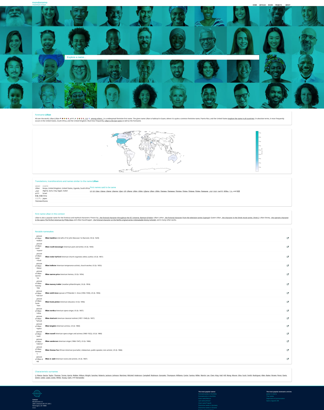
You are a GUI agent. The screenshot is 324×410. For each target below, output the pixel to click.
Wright (88, 375)
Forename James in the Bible (207, 394)
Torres (63, 375)
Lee (208, 375)
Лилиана (171, 191)
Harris (69, 375)
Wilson (81, 375)
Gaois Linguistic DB (272, 401)
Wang (229, 375)
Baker (268, 375)
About (288, 5)
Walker (75, 375)
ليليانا (215, 191)
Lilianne (115, 191)
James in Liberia (271, 394)
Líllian (152, 191)
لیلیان (211, 191)
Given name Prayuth (204, 403)
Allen (263, 375)
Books (270, 5)
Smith (249, 375)
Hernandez (80, 378)
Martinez (123, 375)
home (255, 5)
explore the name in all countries (241, 118)
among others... (97, 118)
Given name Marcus (204, 398)
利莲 (238, 191)
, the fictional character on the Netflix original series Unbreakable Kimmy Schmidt (124, 220)
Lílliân (157, 191)
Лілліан (179, 191)
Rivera (39, 375)
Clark (69, 378)
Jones (53, 378)
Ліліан (184, 191)
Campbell (146, 375)
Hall (220, 375)
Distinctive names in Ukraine (207, 408)
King (217, 375)
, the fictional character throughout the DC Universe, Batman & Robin (126, 218)
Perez (279, 375)
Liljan (121, 191)
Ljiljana (146, 191)
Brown (273, 375)
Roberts (102, 375)
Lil (91, 191)
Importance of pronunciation (275, 398)
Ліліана (191, 191)
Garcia (45, 375)
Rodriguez (257, 375)
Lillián (140, 191)
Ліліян (197, 191)
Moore (234, 375)
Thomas (57, 375)
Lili (93, 191)
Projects (278, 5)
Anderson (138, 375)
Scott (244, 375)
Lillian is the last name (113, 121)
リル (230, 191)
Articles (262, 5)
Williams (179, 375)
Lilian (97, 191)
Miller (197, 375)
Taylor (51, 375)
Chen (212, 375)
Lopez (48, 378)
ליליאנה (220, 191)
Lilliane (129, 191)
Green (37, 378)
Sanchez (94, 375)
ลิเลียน (226, 191)
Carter (186, 375)
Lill (125, 191)
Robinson (154, 375)
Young (64, 378)
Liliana (102, 191)
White (58, 378)
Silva (240, 375)
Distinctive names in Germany (207, 405)
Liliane (108, 191)
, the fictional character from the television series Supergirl (187, 218)
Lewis (43, 378)
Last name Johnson (204, 401)
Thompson (171, 375)
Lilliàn (135, 191)
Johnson (115, 375)
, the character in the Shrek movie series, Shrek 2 (240, 218)
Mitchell (130, 375)
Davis (284, 375)
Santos (192, 375)
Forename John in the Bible (207, 396)
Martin (203, 375)
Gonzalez (162, 375)
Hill (224, 375)
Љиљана (204, 191)
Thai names (270, 396)
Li (35, 375)
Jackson (109, 375)
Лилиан (163, 191)
